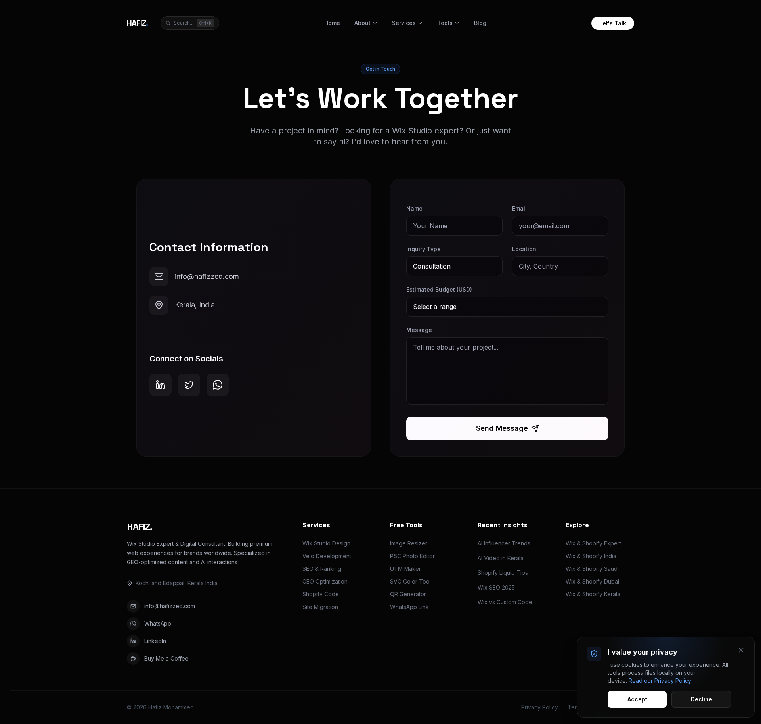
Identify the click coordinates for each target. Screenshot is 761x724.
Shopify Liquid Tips (503, 572)
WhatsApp (157, 623)
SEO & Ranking (321, 568)
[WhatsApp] (218, 385)
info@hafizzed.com (169, 606)
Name (414, 208)
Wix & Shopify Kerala (593, 594)
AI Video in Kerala (501, 558)
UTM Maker (405, 568)
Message (419, 329)
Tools (445, 22)
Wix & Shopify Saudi (592, 568)
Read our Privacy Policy (660, 680)
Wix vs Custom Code (505, 602)
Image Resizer (408, 543)
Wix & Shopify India (591, 556)
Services (404, 22)
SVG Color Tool (410, 581)
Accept (637, 699)
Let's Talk (612, 23)
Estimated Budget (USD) (439, 289)
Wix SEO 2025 (496, 587)
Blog (480, 22)
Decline (701, 699)
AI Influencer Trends (504, 543)
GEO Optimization (325, 581)
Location (524, 249)
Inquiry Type (423, 249)
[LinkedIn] (160, 385)
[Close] (741, 650)
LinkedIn (155, 641)
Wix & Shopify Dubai (592, 581)
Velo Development (326, 556)
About (362, 22)
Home (332, 22)
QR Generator (408, 594)
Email (519, 208)
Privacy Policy (539, 707)
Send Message (502, 428)
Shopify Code (320, 594)
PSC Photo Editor (412, 556)
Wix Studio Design (326, 543)
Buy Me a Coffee (166, 658)
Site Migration (320, 606)
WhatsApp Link (409, 606)
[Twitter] (189, 385)
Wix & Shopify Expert (593, 543)
